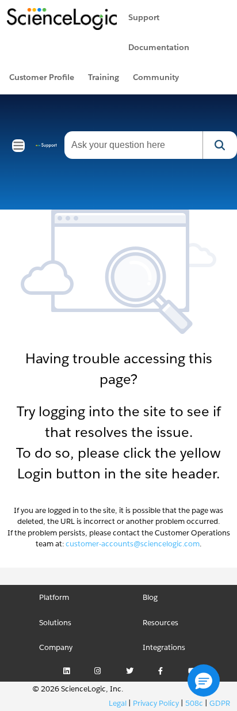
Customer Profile (41, 77)
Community (156, 77)
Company (55, 647)
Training (103, 77)
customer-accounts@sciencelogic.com (133, 544)
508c (194, 703)
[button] (204, 680)
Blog (150, 597)
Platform (54, 597)
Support (143, 17)
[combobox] (133, 145)
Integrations (164, 647)
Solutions (55, 623)
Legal (118, 703)
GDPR (219, 703)
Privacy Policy (156, 703)
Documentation (158, 47)
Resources (160, 623)
